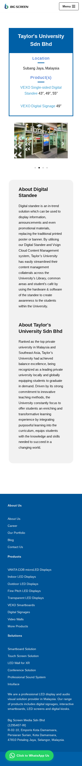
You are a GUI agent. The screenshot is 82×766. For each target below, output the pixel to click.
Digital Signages (19, 612)
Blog (11, 540)
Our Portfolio (16, 532)
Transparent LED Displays (26, 598)
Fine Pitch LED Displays (24, 591)
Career (12, 525)
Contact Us (15, 547)
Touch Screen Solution (23, 656)
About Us (14, 518)
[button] (19, 143)
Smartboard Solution (22, 649)
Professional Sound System (27, 677)
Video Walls (16, 619)
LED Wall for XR (19, 663)
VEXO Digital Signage (38, 106)
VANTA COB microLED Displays (29, 569)
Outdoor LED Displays (23, 584)
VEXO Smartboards (21, 605)
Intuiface (13, 684)
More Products (18, 626)
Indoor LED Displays (22, 576)
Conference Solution (22, 670)
